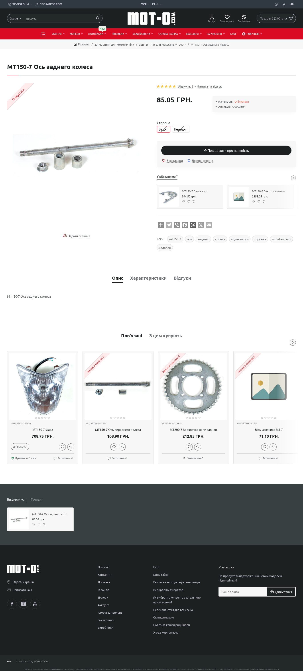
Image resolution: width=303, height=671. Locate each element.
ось (189, 239)
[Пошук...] (97, 18)
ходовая (260, 239)
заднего (203, 239)
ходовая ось (239, 239)
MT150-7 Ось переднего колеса (118, 430)
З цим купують (165, 335)
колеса (220, 239)
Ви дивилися (16, 499)
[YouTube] (35, 604)
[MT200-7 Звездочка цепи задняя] (193, 386)
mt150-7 (175, 239)
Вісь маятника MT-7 (269, 430)
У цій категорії (167, 176)
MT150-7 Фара (42, 430)
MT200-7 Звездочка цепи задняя (193, 430)
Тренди (36, 499)
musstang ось (281, 239)
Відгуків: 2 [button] (185, 86)
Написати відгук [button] (209, 86)
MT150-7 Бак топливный (268, 191)
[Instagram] (23, 604)
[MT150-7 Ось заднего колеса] (19, 519)
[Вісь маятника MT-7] (268, 386)
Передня (180, 129)
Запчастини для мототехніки (114, 44)
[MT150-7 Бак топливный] (239, 197)
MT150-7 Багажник (194, 191)
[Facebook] (12, 604)
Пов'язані (131, 335)
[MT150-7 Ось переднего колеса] (118, 386)
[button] (226, 150)
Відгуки (182, 278)
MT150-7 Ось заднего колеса (51, 514)
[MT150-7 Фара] (42, 386)
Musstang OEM (21, 423)
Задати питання (79, 236)
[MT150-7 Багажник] (169, 197)
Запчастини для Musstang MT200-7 (162, 44)
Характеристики (148, 278)
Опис (117, 278)
